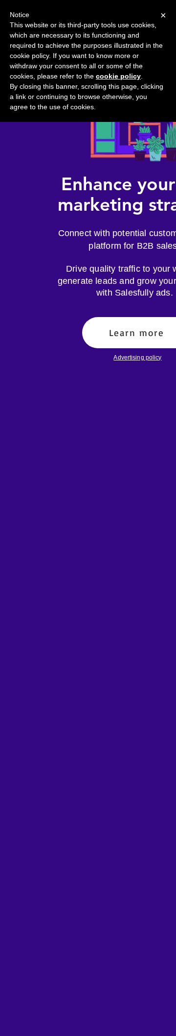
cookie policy (118, 76)
